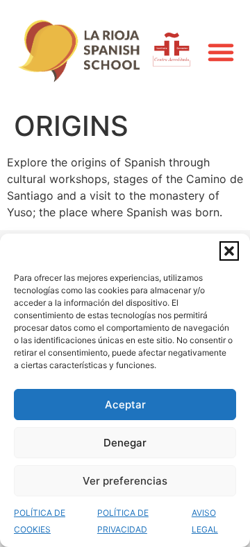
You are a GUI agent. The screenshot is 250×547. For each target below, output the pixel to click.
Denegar (125, 442)
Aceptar (125, 404)
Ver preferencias (125, 480)
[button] (229, 251)
